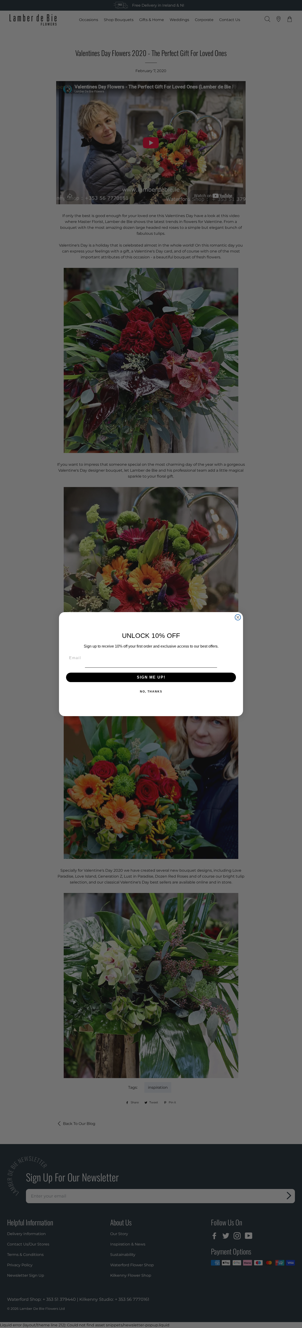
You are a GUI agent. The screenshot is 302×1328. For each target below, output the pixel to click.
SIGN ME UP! (151, 677)
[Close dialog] (238, 617)
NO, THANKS (151, 691)
